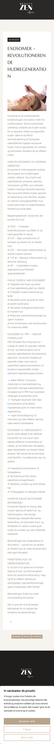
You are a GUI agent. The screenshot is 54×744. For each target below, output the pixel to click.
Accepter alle (27, 721)
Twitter (26, 637)
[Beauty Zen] (27, 8)
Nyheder (14, 40)
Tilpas (27, 729)
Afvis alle (27, 737)
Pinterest (37, 637)
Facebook (16, 637)
